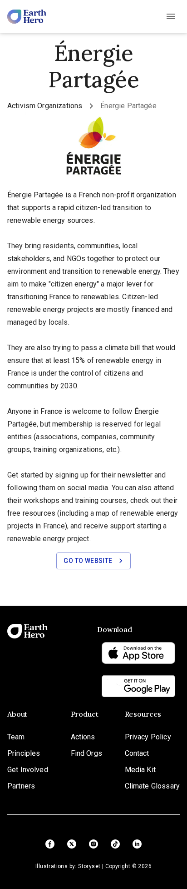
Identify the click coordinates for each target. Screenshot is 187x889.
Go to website (88, 560)
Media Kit (140, 769)
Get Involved (27, 769)
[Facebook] (50, 844)
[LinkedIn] (137, 844)
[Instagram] (93, 844)
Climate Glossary (152, 786)
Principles (23, 753)
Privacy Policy (148, 737)
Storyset (89, 866)
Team (16, 737)
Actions (83, 737)
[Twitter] (72, 844)
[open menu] (171, 16)
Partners (21, 786)
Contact (137, 753)
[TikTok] (115, 844)
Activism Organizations (44, 105)
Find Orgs (86, 753)
